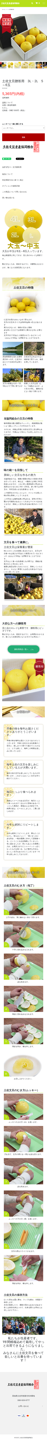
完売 (23, 137)
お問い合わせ (23, 1406)
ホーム (3, 9)
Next (44, 37)
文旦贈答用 (11, 9)
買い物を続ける (8, 198)
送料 (4, 102)
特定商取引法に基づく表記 (12, 180)
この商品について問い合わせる (14, 192)
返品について (7, 174)
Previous (2, 37)
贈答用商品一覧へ (21, 649)
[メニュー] (43, 3)
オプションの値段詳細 (11, 186)
